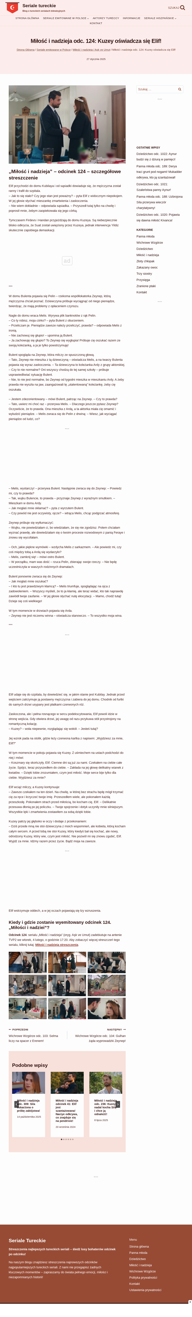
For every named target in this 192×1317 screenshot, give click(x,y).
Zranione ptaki (146, 286)
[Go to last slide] (16, 1104)
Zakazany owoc (147, 267)
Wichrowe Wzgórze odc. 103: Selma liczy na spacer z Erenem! (33, 1035)
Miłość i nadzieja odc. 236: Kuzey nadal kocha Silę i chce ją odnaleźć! (105, 1107)
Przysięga (143, 280)
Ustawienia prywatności (145, 1290)
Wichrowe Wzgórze (149, 242)
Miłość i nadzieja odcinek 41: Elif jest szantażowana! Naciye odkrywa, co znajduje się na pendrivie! (67, 1110)
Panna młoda (145, 236)
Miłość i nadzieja (147, 255)
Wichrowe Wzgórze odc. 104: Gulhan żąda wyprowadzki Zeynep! (100, 1035)
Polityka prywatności (143, 1277)
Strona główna (27, 18)
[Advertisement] (67, 436)
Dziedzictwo (144, 249)
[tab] (61, 1139)
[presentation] (28, 1083)
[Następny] (118, 1104)
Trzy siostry (144, 273)
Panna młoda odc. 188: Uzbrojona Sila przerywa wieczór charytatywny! (159, 202)
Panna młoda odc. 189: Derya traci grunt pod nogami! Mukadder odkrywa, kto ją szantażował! (159, 172)
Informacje (131, 18)
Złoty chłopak (145, 261)
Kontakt (96, 23)
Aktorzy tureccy (106, 18)
